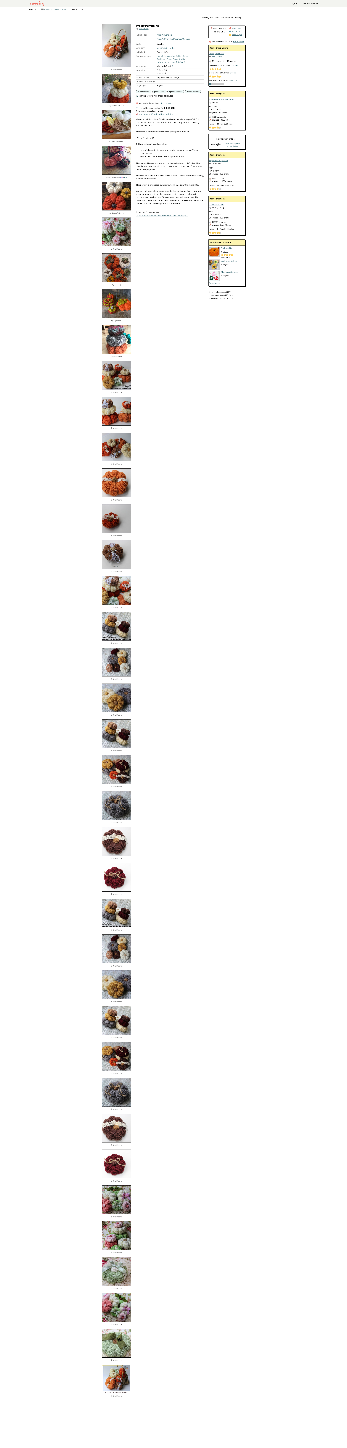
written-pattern (193, 92)
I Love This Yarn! (216, 204)
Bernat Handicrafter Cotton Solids (172, 56)
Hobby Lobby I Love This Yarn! (171, 62)
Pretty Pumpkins (216, 53)
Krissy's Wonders (55, 9)
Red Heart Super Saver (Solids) (171, 59)
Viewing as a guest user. (222, 17)
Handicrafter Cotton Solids (221, 99)
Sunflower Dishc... (229, 261)
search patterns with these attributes (155, 96)
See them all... (215, 283)
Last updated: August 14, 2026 (221, 298)
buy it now (143, 114)
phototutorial (159, 92)
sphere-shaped (175, 92)
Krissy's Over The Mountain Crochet (173, 39)
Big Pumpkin (226, 248)
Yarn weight (141, 66)
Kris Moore (144, 28)
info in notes (165, 103)
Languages (141, 85)
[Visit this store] (216, 144)
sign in (294, 3)
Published (140, 52)
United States (232, 146)
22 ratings (233, 80)
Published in (141, 35)
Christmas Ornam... (229, 272)
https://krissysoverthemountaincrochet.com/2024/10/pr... (162, 215)
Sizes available (142, 77)
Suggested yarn (143, 56)
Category (140, 48)
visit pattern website (163, 114)
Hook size (140, 70)
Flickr (125, 177)
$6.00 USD (219, 31)
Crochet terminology (145, 81)
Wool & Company (232, 143)
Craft (138, 44)
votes (234, 65)
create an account (310, 3)
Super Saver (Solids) (218, 160)
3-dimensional (144, 92)
